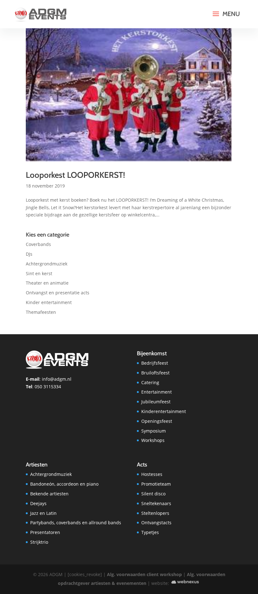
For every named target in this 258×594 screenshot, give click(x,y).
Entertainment (156, 392)
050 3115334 (48, 387)
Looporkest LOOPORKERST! (75, 175)
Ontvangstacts (156, 523)
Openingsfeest (156, 421)
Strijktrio (39, 542)
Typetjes (150, 532)
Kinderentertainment (163, 411)
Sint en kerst (39, 273)
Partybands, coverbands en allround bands (75, 523)
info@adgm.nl (56, 379)
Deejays (38, 503)
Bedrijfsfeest (154, 363)
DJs (29, 254)
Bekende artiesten (49, 494)
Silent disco (153, 494)
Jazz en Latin (43, 513)
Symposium (153, 431)
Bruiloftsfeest (155, 373)
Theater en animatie (47, 283)
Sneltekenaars (156, 503)
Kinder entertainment (49, 302)
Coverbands (38, 244)
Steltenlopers (155, 513)
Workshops (153, 440)
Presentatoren (45, 532)
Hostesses (151, 474)
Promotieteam (156, 484)
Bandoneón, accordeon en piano (64, 484)
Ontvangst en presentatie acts (57, 293)
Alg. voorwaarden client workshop (144, 574)
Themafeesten (41, 312)
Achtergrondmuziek (46, 264)
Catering (150, 382)
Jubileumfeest (156, 402)
